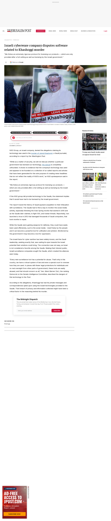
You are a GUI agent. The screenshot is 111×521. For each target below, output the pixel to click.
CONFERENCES (41, 31)
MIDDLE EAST (74, 31)
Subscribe (57, 310)
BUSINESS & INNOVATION (88, 31)
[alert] (14, 502)
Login (105, 31)
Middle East (16, 40)
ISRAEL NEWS (52, 31)
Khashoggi (7, 324)
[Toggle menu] (3, 31)
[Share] (6, 62)
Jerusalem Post (8, 40)
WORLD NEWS (63, 31)
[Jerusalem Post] (18, 31)
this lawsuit (46, 165)
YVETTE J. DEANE (15, 143)
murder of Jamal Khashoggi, (42, 153)
